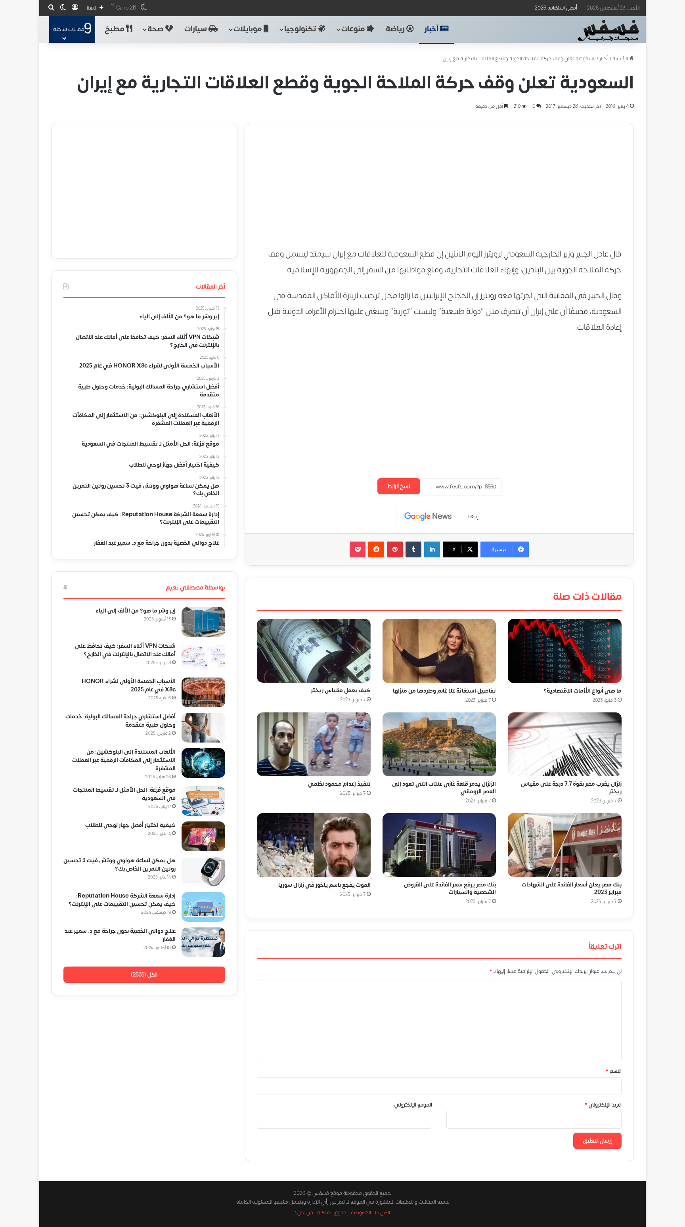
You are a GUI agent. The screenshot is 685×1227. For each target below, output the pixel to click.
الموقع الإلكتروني (413, 1105)
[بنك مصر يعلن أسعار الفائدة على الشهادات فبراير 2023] (565, 845)
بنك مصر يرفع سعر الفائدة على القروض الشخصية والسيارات (450, 888)
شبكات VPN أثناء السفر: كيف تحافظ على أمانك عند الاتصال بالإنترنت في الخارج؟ (125, 650)
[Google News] (428, 516)
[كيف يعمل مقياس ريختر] (314, 651)
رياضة (396, 29)
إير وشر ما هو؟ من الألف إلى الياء (136, 610)
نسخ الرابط (398, 486)
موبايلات (248, 29)
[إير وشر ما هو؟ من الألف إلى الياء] (203, 622)
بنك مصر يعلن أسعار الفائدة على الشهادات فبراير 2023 (572, 888)
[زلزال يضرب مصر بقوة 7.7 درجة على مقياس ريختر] (565, 744)
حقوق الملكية (332, 1212)
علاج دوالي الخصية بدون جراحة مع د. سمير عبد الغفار (120, 935)
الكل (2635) (144, 974)
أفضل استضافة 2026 (556, 8)
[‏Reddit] (376, 549)
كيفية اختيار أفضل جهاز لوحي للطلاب (130, 825)
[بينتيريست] (395, 549)
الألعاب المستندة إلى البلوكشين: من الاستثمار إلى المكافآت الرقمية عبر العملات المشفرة (124, 760)
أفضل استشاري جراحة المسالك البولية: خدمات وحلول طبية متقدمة (120, 720)
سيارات (196, 29)
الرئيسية (620, 58)
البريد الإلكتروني (603, 1105)
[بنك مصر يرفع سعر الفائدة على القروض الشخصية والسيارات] (439, 845)
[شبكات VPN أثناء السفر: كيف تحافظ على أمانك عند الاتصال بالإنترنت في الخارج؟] (203, 657)
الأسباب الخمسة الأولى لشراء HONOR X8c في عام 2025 (129, 685)
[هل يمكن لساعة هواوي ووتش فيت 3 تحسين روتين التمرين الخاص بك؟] (203, 871)
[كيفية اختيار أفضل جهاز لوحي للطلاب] (203, 836)
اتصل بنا (382, 1212)
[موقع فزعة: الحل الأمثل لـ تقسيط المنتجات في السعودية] (203, 801)
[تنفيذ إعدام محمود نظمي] (314, 744)
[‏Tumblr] (413, 549)
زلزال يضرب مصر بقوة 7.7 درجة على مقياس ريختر (571, 787)
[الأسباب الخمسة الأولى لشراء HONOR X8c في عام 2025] (203, 692)
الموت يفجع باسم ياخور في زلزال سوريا (324, 884)
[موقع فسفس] (608, 30)
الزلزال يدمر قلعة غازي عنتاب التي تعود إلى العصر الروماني (444, 787)
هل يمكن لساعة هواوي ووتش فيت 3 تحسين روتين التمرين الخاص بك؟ (119, 864)
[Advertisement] (439, 178)
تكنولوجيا (301, 29)
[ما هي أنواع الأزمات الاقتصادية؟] (565, 651)
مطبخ (115, 29)
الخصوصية (361, 1212)
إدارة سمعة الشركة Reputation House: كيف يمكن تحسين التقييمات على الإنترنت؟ (122, 900)
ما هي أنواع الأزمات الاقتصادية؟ (582, 690)
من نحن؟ (304, 1212)
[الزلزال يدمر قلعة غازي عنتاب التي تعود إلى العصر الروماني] (439, 744)
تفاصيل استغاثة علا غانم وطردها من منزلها (444, 690)
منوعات (354, 29)
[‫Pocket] (357, 549)
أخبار (432, 29)
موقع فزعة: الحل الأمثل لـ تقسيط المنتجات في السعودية (124, 794)
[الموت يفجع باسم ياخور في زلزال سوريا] (314, 845)
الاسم (614, 1071)
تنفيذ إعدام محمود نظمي (339, 784)
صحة (156, 29)
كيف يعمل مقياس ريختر (341, 690)
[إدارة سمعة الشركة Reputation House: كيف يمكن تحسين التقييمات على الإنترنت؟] (203, 907)
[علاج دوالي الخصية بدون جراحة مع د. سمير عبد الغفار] (203, 942)
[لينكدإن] (432, 549)
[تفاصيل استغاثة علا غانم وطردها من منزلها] (439, 651)
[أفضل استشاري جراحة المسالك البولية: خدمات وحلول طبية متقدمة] (203, 728)
